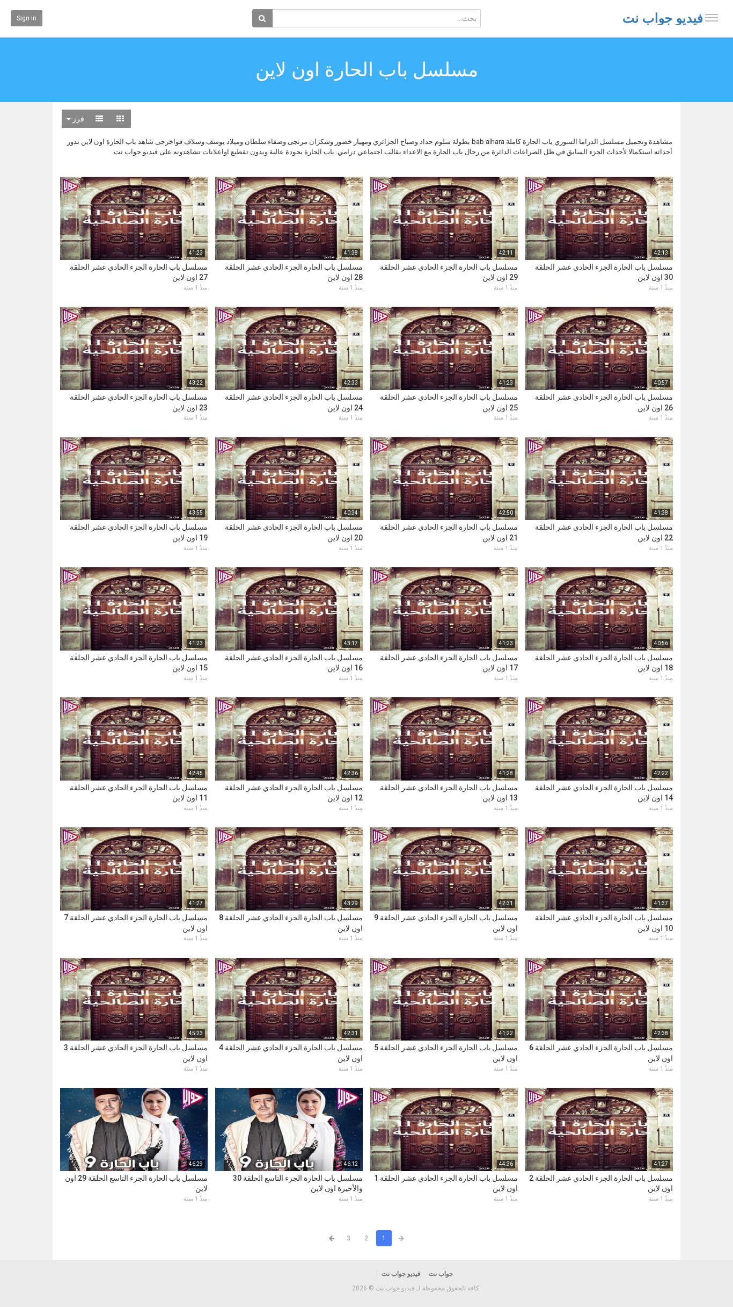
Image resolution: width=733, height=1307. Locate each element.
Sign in (26, 18)
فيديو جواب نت (662, 18)
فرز (77, 118)
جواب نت (441, 1273)
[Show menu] (712, 18)
